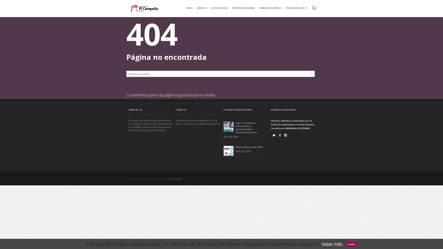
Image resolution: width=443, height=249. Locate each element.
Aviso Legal (175, 178)
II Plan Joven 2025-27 (296, 8)
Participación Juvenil (243, 8)
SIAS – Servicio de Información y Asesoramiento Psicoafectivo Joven (246, 127)
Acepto (351, 244)
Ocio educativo (219, 8)
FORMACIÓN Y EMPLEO (270, 8)
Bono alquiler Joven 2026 (249, 147)
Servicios (202, 8)
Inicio (190, 8)
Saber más (332, 244)
